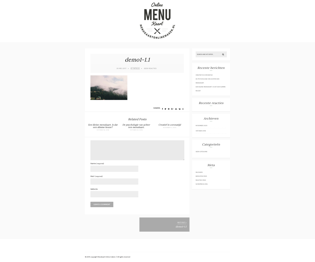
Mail (96, 176)
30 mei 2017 (121, 68)
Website (94, 189)
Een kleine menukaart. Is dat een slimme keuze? (103, 126)
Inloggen (199, 172)
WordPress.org (202, 184)
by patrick (135, 68)
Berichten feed (201, 176)
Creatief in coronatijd (169, 124)
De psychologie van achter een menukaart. (136, 126)
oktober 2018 (201, 131)
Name (97, 163)
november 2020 (201, 125)
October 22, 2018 (136, 130)
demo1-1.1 (137, 59)
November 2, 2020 (169, 127)
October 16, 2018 (103, 130)
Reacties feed (201, 180)
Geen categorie (201, 151)
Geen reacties (150, 68)
